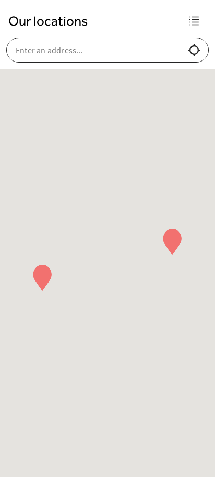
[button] (172, 242)
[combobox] (97, 50)
